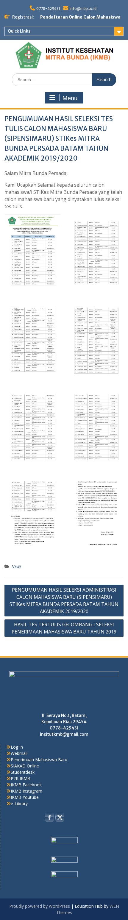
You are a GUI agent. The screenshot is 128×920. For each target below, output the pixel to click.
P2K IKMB (20, 778)
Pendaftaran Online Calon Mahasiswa (80, 17)
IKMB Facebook (26, 785)
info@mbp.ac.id (83, 8)
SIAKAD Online (25, 766)
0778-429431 (48, 8)
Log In (17, 747)
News (16, 566)
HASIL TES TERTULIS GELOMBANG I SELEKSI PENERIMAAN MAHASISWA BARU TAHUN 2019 (64, 628)
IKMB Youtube (25, 797)
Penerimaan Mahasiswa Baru (39, 759)
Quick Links (19, 31)
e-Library (19, 803)
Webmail (19, 753)
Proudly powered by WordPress (39, 906)
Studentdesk (23, 772)
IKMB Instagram (26, 791)
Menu (70, 98)
